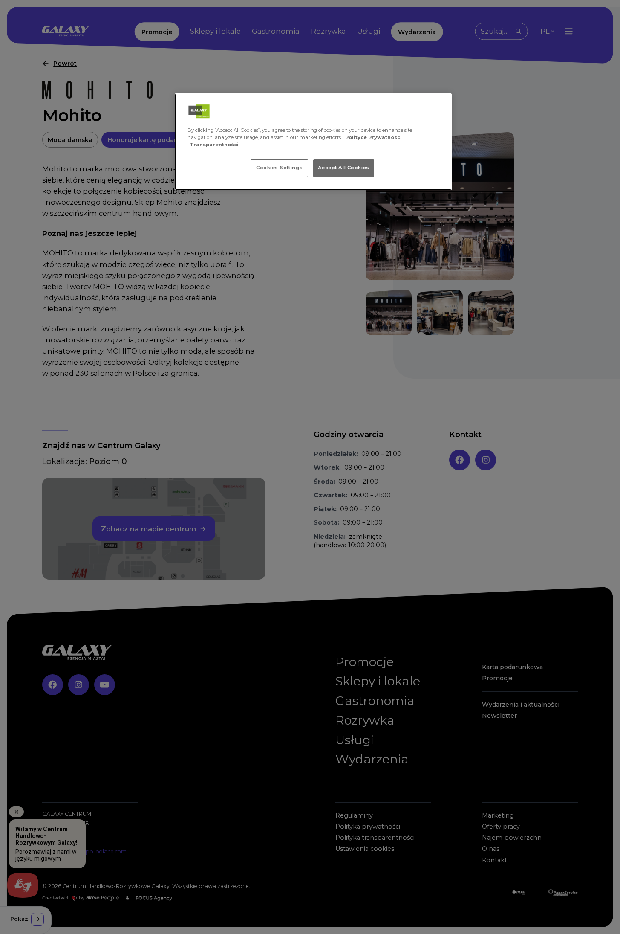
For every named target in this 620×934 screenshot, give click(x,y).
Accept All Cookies (343, 168)
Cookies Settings (279, 168)
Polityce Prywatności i (375, 137)
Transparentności (214, 145)
